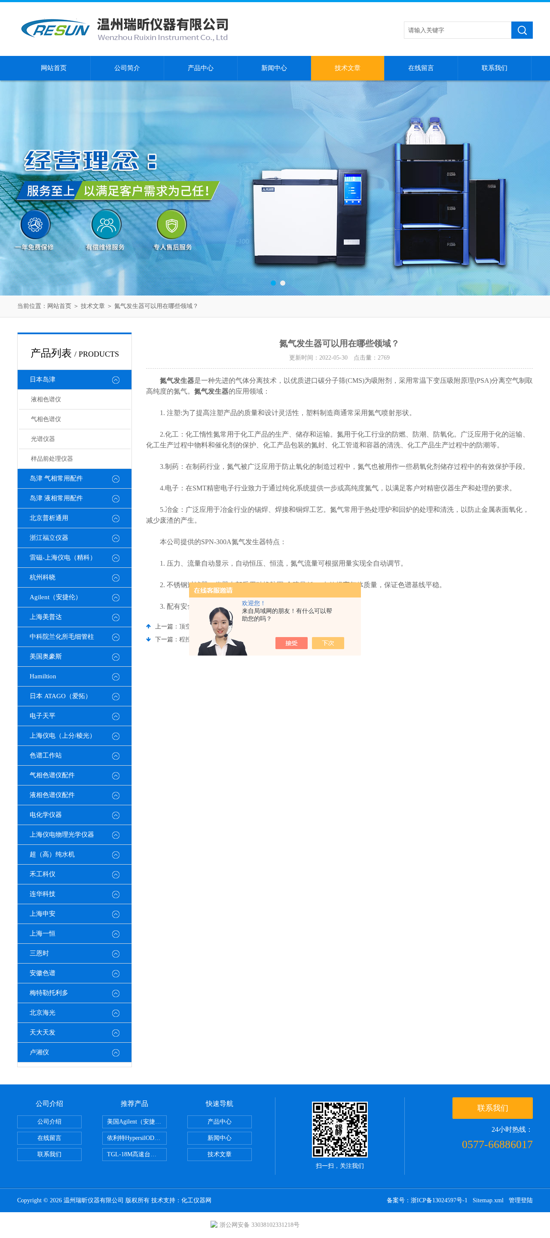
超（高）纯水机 (52, 854)
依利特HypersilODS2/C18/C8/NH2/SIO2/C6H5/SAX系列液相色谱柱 (137, 1138)
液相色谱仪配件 (52, 794)
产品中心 (201, 68)
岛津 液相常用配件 (56, 498)
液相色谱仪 (46, 399)
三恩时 (39, 953)
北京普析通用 (49, 517)
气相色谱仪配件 (52, 775)
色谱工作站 (46, 755)
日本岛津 (42, 379)
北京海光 (42, 1012)
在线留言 (421, 68)
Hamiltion (43, 676)
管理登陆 (521, 1200)
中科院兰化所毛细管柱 (62, 636)
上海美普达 (46, 616)
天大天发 (42, 1032)
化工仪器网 (196, 1200)
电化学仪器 (46, 814)
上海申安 (42, 913)
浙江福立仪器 (49, 537)
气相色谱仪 (46, 419)
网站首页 (54, 68)
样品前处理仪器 (52, 459)
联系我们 (494, 68)
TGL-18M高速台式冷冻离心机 (137, 1154)
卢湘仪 (39, 1052)
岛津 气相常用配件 (56, 478)
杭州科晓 (42, 577)
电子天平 (42, 715)
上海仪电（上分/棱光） (63, 735)
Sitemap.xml (488, 1200)
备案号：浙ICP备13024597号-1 (427, 1200)
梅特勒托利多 (49, 992)
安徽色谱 (42, 973)
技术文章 (348, 68)
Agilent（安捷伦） (56, 597)
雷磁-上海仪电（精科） (63, 557)
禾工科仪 (42, 874)
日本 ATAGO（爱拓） (61, 696)
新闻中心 (274, 68)
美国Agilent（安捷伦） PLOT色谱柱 (137, 1121)
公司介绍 (49, 1121)
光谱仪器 (43, 439)
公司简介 (127, 68)
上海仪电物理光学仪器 (62, 834)
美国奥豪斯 (46, 656)
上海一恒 (42, 933)
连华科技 (42, 893)
